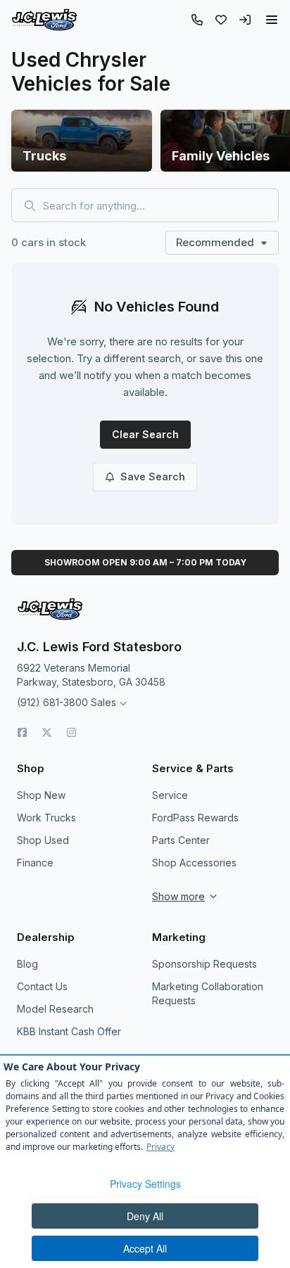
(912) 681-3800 (52, 702)
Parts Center (181, 840)
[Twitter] (47, 732)
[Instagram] (71, 732)
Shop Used (43, 840)
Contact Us (42, 986)
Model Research (55, 1009)
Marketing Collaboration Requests (207, 993)
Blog (27, 964)
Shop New (41, 795)
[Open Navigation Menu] (272, 20)
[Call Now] (197, 19)
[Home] (44, 19)
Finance (35, 863)
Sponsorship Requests (204, 964)
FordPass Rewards (195, 818)
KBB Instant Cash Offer (69, 1031)
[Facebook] (22, 732)
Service (170, 795)
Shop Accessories (194, 863)
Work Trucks (46, 818)
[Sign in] (245, 19)
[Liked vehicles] (221, 19)
